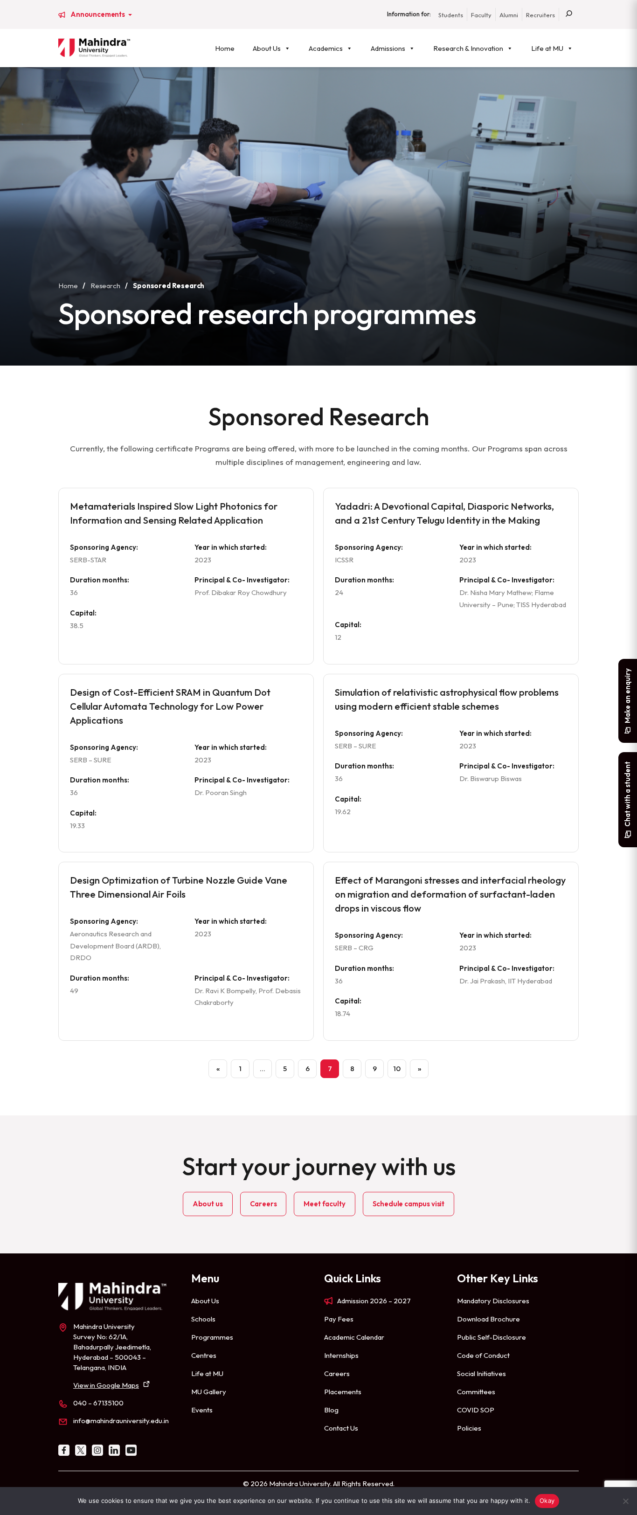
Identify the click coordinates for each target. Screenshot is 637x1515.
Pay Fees (338, 1318)
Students (450, 15)
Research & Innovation (468, 48)
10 (397, 1068)
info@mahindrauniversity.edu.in (121, 1420)
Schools (203, 1318)
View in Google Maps (106, 1385)
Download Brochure (488, 1318)
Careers (263, 1203)
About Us (267, 48)
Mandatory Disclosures (493, 1300)
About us (208, 1203)
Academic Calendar (354, 1337)
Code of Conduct (483, 1355)
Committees (476, 1391)
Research (105, 285)
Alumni (508, 15)
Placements (342, 1391)
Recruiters (540, 15)
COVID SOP (475, 1409)
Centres (203, 1355)
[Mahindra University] (94, 47)
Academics (326, 48)
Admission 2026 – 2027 (374, 1300)
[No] (625, 1501)
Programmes (212, 1337)
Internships (341, 1355)
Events (202, 1409)
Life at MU (547, 48)
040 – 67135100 (98, 1402)
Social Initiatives (481, 1373)
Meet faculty (324, 1203)
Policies (469, 1428)
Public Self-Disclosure (491, 1337)
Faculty (481, 15)
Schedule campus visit (409, 1203)
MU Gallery (208, 1391)
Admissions (388, 48)
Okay (547, 1500)
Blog (331, 1409)
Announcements (98, 14)
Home (225, 48)
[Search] (569, 14)
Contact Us (341, 1428)
